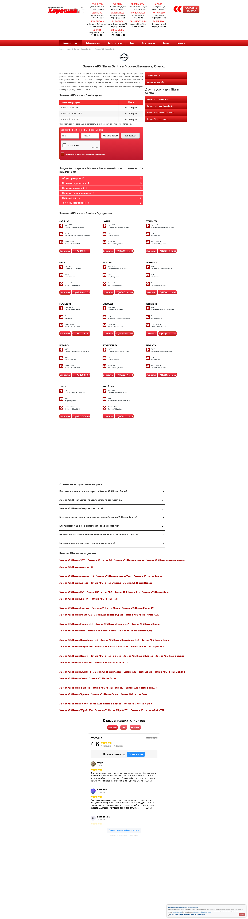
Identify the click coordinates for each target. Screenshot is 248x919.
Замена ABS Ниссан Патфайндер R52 (119, 639)
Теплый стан (138, 4)
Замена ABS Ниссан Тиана (102, 678)
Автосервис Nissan (70, 43)
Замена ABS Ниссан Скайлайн (170, 671)
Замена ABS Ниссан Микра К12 (75, 614)
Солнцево (97, 4)
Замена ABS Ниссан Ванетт (73, 703)
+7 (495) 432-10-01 (118, 18)
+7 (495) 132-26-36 (138, 9)
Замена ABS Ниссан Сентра (107, 671)
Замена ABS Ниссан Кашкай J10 (75, 662)
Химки (97, 29)
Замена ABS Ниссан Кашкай (170, 655)
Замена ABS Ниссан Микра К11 (138, 608)
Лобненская (97, 21)
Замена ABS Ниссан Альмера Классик (165, 560)
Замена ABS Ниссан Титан (134, 694)
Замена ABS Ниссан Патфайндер (135, 630)
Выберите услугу (115, 43)
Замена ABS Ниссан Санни (73, 678)
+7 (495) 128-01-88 (118, 26)
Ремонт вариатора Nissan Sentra (160, 106)
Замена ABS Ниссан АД (100, 560)
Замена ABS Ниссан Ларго (155, 592)
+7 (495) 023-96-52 (138, 26)
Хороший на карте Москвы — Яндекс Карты (124, 835)
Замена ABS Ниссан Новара (145, 624)
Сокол (158, 4)
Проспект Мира (138, 21)
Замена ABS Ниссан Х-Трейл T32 (147, 710)
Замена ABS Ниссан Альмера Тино (113, 576)
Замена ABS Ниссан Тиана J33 (141, 687)
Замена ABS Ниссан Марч (105, 598)
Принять (242, 914)
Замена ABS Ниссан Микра (106, 608)
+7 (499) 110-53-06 (159, 18)
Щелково (97, 12)
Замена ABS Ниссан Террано (74, 694)
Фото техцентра (148, 43)
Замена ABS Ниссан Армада (73, 582)
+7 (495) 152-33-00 (118, 9)
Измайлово (117, 29)
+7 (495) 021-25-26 (118, 35)
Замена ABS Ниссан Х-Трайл (138, 703)
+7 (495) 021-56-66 (159, 26)
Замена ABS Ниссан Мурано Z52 (112, 624)
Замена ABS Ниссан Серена (138, 671)
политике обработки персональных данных (202, 912)
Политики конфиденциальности (93, 154)
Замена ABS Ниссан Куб (71, 592)
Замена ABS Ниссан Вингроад (105, 703)
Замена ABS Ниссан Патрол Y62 (147, 646)
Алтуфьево (159, 12)
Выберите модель (93, 43)
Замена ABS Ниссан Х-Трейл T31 (111, 710)
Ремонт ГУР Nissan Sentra (157, 119)
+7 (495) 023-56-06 (97, 35)
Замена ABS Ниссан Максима (74, 608)
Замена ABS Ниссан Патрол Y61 (111, 646)
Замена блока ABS (154, 75)
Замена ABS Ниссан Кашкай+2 (75, 671)
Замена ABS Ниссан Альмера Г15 (76, 566)
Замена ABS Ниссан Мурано (108, 614)
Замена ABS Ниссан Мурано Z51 (76, 624)
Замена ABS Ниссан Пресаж (73, 655)
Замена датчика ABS (155, 82)
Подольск (117, 21)
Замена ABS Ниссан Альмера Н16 (76, 576)
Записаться (65, 251)
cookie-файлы (194, 911)
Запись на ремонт (184, 10)
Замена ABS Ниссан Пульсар (138, 655)
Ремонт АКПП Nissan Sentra (158, 99)
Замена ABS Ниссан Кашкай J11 (111, 662)
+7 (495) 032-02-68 (97, 18)
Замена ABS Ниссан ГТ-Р (99, 592)
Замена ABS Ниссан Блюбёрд (106, 582)
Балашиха (158, 21)
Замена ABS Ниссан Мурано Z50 (142, 614)
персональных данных (177, 912)
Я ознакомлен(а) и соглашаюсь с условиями (187, 915)
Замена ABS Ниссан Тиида (104, 694)
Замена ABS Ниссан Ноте (72, 630)
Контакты (181, 43)
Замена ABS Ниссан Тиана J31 (74, 687)
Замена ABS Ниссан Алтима (148, 576)
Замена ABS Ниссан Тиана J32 (108, 687)
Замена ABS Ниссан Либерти (74, 598)
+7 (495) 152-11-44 (97, 9)
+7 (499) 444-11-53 (97, 26)
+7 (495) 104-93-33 (159, 9)
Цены (132, 43)
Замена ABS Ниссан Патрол (156, 639)
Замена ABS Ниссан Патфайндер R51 (78, 639)
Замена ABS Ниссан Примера (106, 655)
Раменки (117, 4)
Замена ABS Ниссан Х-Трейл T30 (76, 710)
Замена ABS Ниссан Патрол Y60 (75, 646)
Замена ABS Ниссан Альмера (129, 560)
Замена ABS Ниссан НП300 (102, 630)
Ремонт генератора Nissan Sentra (160, 112)
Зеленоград (117, 12)
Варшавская (138, 12)
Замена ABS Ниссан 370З (72, 560)
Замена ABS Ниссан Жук (127, 592)
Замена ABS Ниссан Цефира (137, 582)
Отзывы (166, 43)
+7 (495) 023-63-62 (138, 18)
